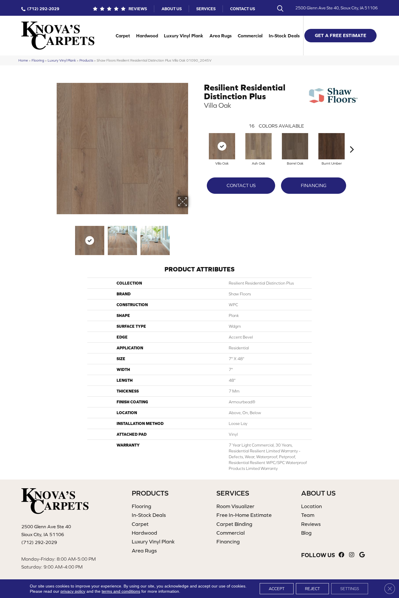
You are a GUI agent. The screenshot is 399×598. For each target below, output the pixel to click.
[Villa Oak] (222, 146)
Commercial (250, 35)
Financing (313, 185)
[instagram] (351, 555)
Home (23, 60)
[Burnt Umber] (331, 146)
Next (192, 237)
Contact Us (242, 8)
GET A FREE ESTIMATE (340, 35)
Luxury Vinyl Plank (183, 35)
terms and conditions (121, 591)
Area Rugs (220, 35)
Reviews (138, 8)
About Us (172, 8)
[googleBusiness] (362, 555)
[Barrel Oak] (295, 146)
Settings (349, 588)
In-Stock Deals (284, 35)
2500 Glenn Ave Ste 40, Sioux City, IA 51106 (336, 8)
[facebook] (341, 555)
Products (86, 60)
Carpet (123, 35)
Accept (276, 588)
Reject (312, 588)
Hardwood (147, 35)
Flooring (38, 60)
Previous (53, 237)
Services (206, 8)
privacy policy (72, 591)
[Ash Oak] (258, 146)
